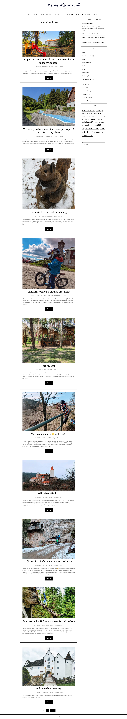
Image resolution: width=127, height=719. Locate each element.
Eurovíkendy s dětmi (87, 56)
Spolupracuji (86, 14)
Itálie (83, 59)
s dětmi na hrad (91, 119)
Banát (83, 52)
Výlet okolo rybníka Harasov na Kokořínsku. (48, 561)
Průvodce (57, 14)
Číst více (49, 78)
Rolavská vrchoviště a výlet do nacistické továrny (49, 621)
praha (86, 116)
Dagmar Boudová (58, 66)
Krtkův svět (48, 365)
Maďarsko (84, 66)
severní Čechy (86, 91)
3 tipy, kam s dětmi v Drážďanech (90, 33)
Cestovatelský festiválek (71, 14)
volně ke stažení (45, 14)
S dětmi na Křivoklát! (48, 493)
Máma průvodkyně (63, 5)
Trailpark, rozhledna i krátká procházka (48, 291)
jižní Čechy (85, 81)
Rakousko (84, 72)
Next (53, 710)
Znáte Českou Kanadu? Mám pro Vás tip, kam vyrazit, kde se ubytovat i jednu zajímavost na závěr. (93, 28)
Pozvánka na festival (87, 23)
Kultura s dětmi (86, 62)
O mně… (35, 14)
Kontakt (95, 14)
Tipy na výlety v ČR (87, 79)
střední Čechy (86, 94)
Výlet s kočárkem (92, 128)
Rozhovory (85, 76)
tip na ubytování (96, 122)
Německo (84, 69)
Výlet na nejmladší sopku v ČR (48, 434)
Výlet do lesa (93, 125)
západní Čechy (86, 101)
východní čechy (87, 97)
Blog (29, 14)
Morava (85, 84)
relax (97, 116)
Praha (84, 87)
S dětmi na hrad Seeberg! (48, 688)
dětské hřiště (90, 110)
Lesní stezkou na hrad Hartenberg (49, 212)
